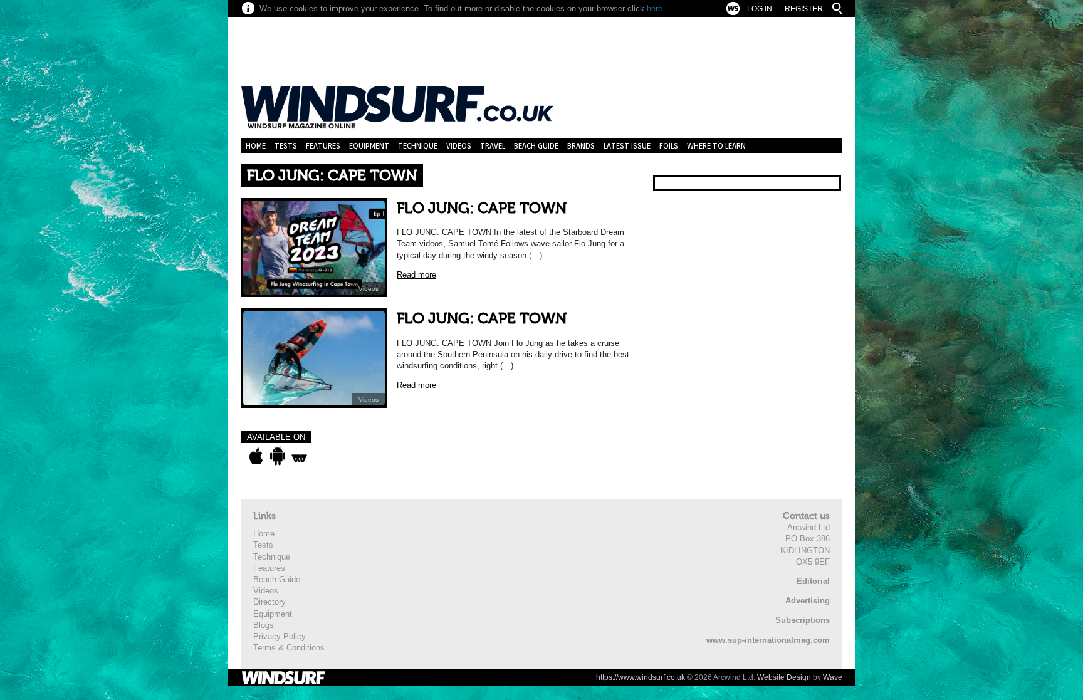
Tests (286, 145)
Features (323, 145)
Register (804, 8)
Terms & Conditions (289, 647)
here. (656, 8)
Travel (492, 145)
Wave (832, 677)
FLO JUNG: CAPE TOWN (482, 208)
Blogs (263, 625)
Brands (581, 145)
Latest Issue (627, 145)
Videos (458, 145)
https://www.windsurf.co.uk (640, 677)
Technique (417, 145)
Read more (416, 274)
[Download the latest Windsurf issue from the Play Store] (277, 456)
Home (256, 145)
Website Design (784, 677)
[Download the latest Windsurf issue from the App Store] (256, 456)
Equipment (369, 145)
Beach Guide (536, 145)
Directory (269, 602)
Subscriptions (802, 620)
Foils (668, 145)
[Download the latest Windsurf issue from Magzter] (299, 456)
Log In (759, 8)
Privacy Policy (279, 636)
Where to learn (716, 145)
